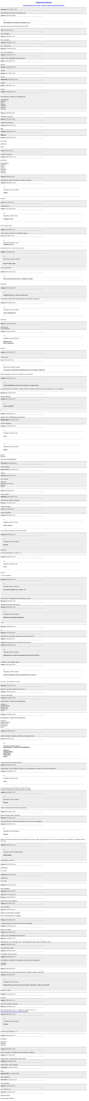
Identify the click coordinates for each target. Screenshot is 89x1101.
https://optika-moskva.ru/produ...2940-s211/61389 (14, 1011)
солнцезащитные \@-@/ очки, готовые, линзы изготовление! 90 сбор (43, 5)
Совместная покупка (44, 2)
